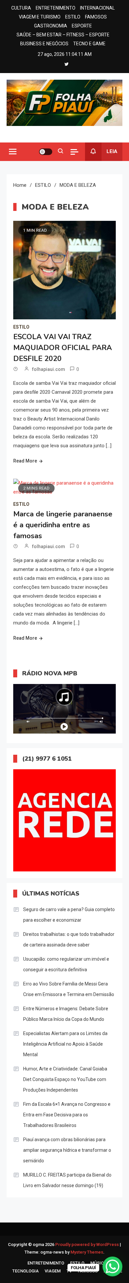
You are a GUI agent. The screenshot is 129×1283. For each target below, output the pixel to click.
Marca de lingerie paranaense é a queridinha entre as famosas (62, 525)
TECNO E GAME (89, 43)
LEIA (112, 151)
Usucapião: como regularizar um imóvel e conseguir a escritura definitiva (66, 964)
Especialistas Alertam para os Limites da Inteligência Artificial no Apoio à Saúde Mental (65, 1044)
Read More (25, 460)
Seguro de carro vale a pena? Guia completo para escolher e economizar (69, 915)
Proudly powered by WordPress (87, 1244)
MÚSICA (98, 1263)
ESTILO (72, 17)
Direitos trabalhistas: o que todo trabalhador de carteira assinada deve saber (68, 939)
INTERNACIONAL (97, 8)
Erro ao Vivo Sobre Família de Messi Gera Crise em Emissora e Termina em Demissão (68, 989)
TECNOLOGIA (25, 1270)
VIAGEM (53, 1270)
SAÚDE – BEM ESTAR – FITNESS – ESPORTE (63, 34)
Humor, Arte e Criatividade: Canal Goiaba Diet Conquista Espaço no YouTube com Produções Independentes (65, 1079)
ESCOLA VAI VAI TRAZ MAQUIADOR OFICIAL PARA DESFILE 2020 (62, 348)
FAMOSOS (96, 17)
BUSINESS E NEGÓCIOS (44, 43)
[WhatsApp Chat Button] (112, 1266)
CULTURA (21, 8)
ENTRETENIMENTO (55, 8)
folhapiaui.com (48, 369)
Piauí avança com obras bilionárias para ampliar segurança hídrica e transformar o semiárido (67, 1150)
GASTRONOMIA (50, 25)
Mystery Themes (86, 1252)
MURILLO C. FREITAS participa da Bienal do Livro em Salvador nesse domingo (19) (67, 1180)
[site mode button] (45, 151)
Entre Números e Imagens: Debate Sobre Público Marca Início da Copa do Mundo (65, 1014)
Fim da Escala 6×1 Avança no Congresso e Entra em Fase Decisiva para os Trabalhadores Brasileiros (66, 1115)
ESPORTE (82, 25)
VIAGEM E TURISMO (40, 17)
